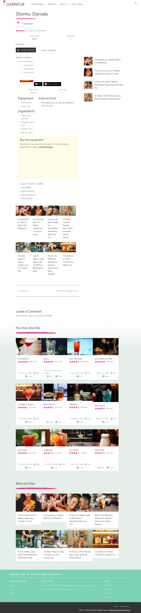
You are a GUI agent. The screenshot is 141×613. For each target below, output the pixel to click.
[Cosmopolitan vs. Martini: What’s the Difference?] (23, 219)
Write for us (55, 574)
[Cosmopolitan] (28, 358)
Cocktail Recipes (36, 4)
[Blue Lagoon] (105, 404)
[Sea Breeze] (28, 450)
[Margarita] (80, 404)
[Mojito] (54, 358)
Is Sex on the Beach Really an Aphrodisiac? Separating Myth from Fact (67, 586)
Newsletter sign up (19, 574)
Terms (116, 606)
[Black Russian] (54, 404)
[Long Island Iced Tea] (105, 358)
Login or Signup (77, 4)
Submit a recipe (39, 574)
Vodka (12, 586)
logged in (31, 315)
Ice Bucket (25, 106)
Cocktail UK (28, 24)
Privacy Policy (125, 606)
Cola (30, 129)
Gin (11, 589)
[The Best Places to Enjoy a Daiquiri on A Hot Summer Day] (23, 258)
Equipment (28, 65)
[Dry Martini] (80, 450)
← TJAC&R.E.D (22, 291)
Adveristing (108, 586)
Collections (51, 4)
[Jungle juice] (54, 450)
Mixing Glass (26, 103)
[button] (17, 30)
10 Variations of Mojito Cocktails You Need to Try (59, 589)
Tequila (12, 593)
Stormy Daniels (26, 61)
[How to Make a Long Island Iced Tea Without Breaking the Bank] (38, 258)
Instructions (29, 72)
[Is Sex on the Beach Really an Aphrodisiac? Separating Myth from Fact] (53, 223)
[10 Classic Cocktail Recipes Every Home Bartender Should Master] (68, 223)
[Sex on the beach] (80, 358)
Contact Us (108, 597)
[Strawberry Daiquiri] (28, 404)
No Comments (39, 30)
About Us (63, 4)
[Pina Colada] (105, 450)
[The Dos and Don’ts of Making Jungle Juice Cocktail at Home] (38, 222)
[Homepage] (13, 3)
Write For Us (108, 589)
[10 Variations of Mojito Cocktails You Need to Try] (68, 255)
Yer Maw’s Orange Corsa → (68, 291)
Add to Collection (48, 50)
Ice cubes (28, 132)
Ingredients (29, 69)
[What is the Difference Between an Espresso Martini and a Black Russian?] (53, 260)
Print (39, 84)
